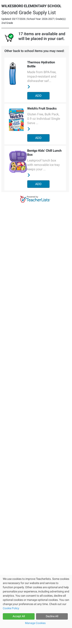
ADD (38, 96)
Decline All (52, 616)
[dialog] (36, 601)
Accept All (19, 616)
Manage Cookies (35, 623)
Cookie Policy (11, 608)
